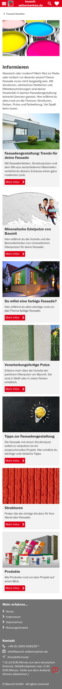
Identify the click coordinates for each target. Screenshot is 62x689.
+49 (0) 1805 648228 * (23, 646)
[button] (57, 3)
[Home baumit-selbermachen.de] (10, 3)
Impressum (13, 617)
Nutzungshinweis (17, 627)
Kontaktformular (18, 657)
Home (10, 611)
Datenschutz (14, 622)
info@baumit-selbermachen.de (28, 651)
